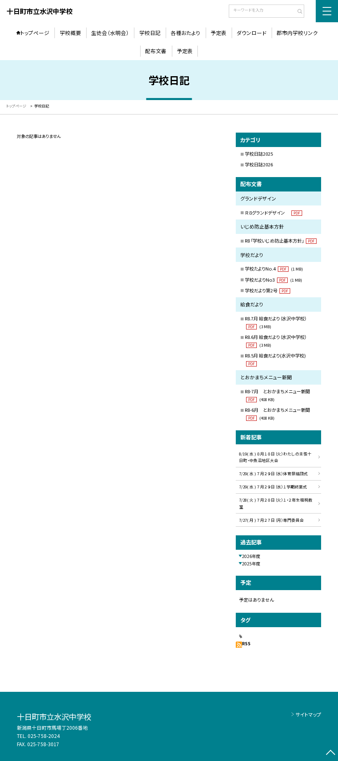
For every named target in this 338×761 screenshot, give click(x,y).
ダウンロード (251, 33)
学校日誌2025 (259, 153)
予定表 (219, 33)
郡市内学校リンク (297, 33)
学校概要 (70, 33)
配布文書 (156, 51)
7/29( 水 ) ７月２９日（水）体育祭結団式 (273, 473)
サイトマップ (308, 714)
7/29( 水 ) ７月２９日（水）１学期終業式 (273, 487)
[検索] (297, 12)
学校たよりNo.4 (274, 268)
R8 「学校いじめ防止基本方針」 (280, 240)
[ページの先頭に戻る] (330, 753)
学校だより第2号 (266, 290)
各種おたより (185, 33)
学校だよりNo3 (273, 279)
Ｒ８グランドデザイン (272, 212)
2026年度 (251, 556)
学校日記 (150, 33)
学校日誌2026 (259, 164)
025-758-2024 (44, 735)
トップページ (34, 33)
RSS (246, 643)
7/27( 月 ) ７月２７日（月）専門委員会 (271, 520)
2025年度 (251, 563)
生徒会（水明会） (110, 33)
